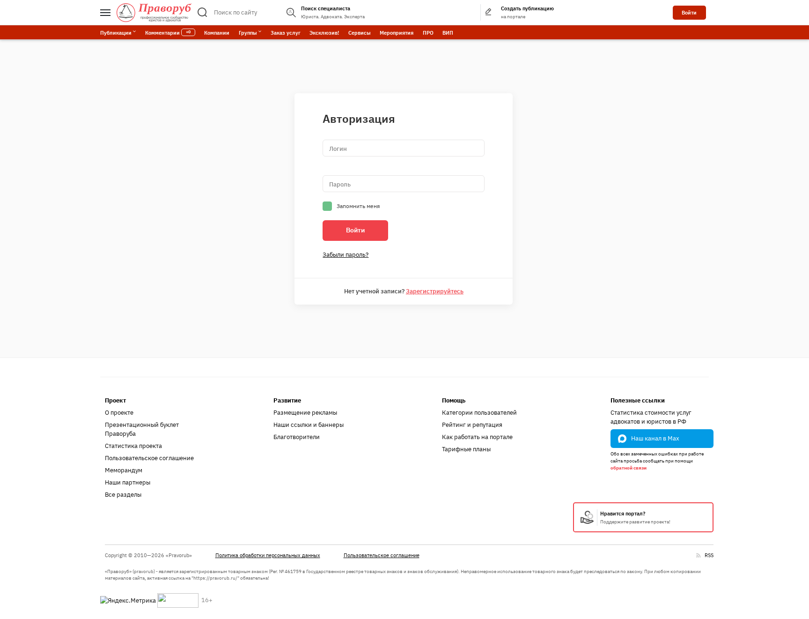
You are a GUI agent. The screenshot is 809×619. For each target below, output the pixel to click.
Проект (115, 400)
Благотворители (296, 437)
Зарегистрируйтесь (434, 291)
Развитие (287, 400)
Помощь (453, 400)
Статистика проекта (133, 446)
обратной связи (628, 468)
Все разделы (123, 495)
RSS (709, 555)
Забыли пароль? (345, 255)
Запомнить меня (358, 205)
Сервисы (359, 32)
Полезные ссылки (637, 400)
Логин (338, 149)
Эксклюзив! (324, 32)
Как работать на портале (477, 437)
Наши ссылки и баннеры (308, 425)
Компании (216, 32)
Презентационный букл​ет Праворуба (142, 429)
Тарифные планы (466, 449)
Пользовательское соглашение (149, 458)
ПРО (428, 32)
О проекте (119, 413)
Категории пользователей (479, 413)
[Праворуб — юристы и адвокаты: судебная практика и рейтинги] (154, 12)
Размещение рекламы (305, 413)
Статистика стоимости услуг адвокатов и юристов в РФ (650, 417)
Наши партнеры (127, 482)
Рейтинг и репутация (472, 425)
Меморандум (123, 470)
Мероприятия (396, 32)
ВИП (447, 32)
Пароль (340, 184)
